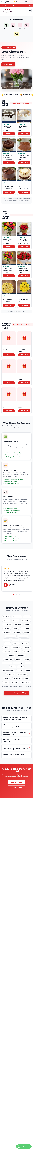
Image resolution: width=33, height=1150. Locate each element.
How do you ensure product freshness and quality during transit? (16, 748)
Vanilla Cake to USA (23, 127)
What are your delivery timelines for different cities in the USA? (16, 718)
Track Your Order (18, 5)
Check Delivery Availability (16, 693)
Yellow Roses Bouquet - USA (23, 298)
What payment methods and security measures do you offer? (16, 726)
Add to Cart (8, 133)
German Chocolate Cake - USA (8, 186)
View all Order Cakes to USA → (21, 103)
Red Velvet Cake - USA (24, 185)
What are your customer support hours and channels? (16, 755)
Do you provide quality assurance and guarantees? (16, 733)
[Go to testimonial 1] (13, 594)
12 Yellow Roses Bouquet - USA (7, 298)
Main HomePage (7, 5)
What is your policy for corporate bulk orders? (16, 740)
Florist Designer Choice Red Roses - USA (24, 240)
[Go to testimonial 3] (16, 594)
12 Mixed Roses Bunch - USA (7, 240)
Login (26, 5)
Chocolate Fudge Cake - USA (24, 156)
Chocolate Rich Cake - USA (7, 156)
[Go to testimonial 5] (19, 594)
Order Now (8, 64)
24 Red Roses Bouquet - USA (23, 269)
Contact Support (16, 787)
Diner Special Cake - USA (7, 127)
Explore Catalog (16, 782)
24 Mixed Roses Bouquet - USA (7, 269)
